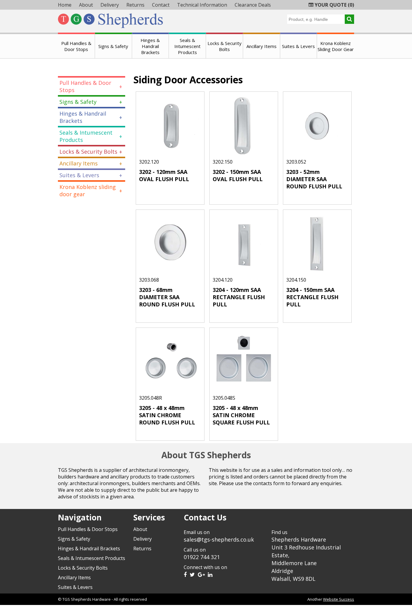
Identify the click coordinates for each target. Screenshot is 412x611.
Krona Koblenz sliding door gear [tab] (87, 190)
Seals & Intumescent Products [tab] (86, 136)
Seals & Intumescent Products (187, 46)
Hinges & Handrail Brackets (150, 46)
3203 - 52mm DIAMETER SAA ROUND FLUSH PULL (314, 179)
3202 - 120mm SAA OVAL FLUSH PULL (164, 175)
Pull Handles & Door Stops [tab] (85, 86)
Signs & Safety (113, 46)
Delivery (109, 5)
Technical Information (202, 5)
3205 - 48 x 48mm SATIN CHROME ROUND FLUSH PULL (167, 415)
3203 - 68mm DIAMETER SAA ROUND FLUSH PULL (167, 297)
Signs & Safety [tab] (78, 101)
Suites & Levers (298, 46)
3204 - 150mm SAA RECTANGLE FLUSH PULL (312, 297)
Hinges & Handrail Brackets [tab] (82, 117)
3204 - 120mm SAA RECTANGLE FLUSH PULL (239, 297)
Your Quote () (333, 5)
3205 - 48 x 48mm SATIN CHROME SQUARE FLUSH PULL (241, 415)
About (86, 5)
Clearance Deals (253, 5)
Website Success (338, 599)
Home (64, 5)
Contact (161, 5)
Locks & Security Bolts (225, 46)
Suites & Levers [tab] (79, 175)
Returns (135, 5)
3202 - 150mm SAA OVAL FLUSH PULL (238, 175)
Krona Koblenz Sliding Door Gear (336, 46)
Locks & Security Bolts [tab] (88, 151)
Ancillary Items (261, 46)
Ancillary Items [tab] (78, 163)
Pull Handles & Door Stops (76, 46)
